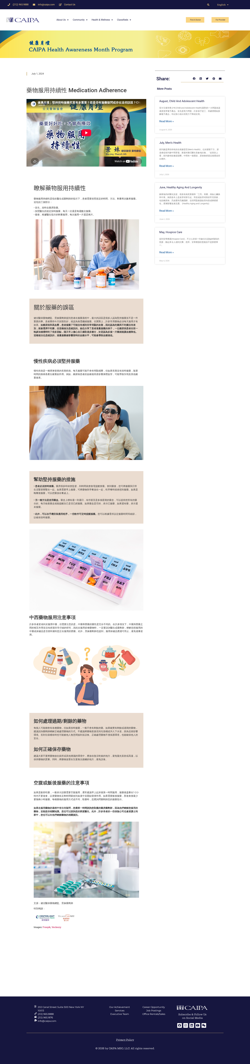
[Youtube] (197, 1025)
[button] (208, 4)
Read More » (166, 121)
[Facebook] (179, 1025)
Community (79, 19)
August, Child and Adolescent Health (181, 101)
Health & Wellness (101, 19)
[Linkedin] (191, 1025)
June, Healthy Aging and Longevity (180, 187)
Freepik (46, 927)
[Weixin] (204, 1025)
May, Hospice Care (170, 232)
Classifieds (122, 19)
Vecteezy (56, 927)
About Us (61, 19)
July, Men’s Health (170, 142)
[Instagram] (185, 1025)
